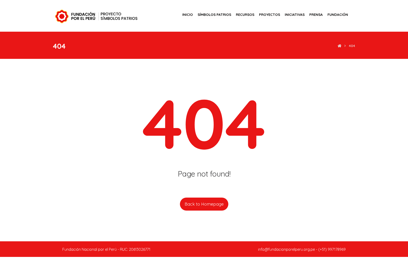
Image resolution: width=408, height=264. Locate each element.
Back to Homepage (204, 204)
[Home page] (339, 46)
